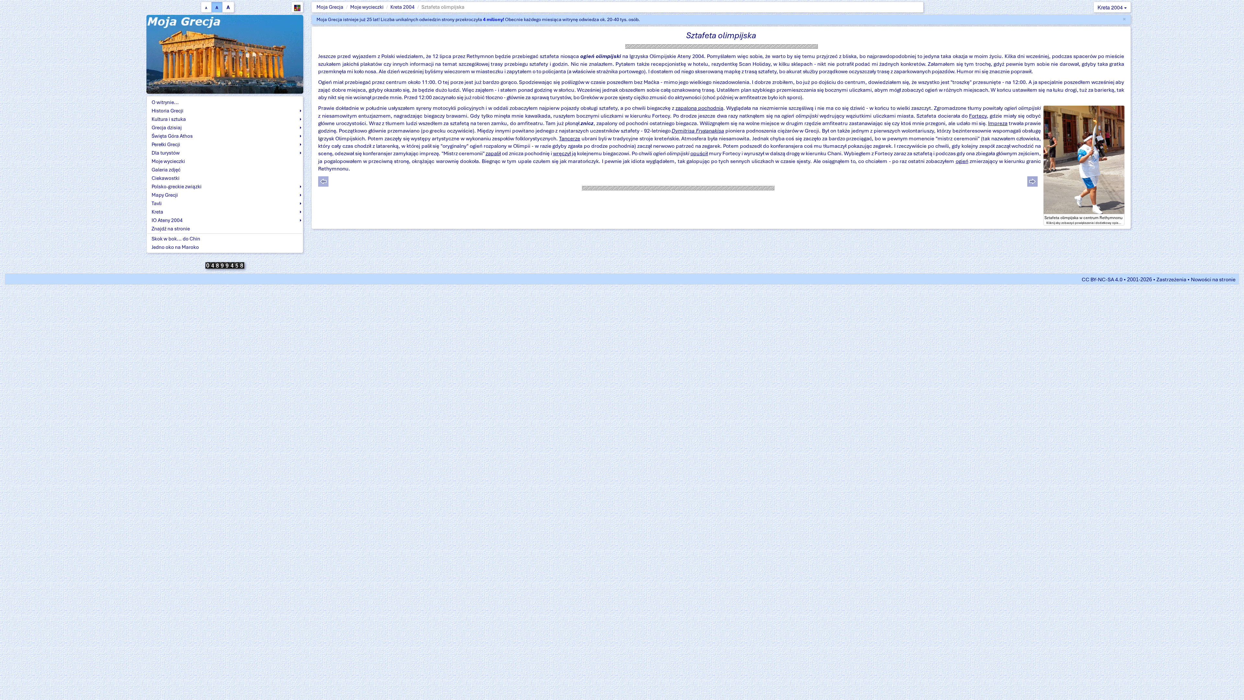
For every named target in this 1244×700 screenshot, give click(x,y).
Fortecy (978, 115)
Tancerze (569, 138)
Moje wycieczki (367, 7)
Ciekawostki (165, 178)
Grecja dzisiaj (167, 127)
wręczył (562, 153)
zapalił (493, 153)
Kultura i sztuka (169, 119)
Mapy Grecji (165, 195)
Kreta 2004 (402, 7)
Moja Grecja (330, 7)
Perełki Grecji (166, 144)
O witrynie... (165, 102)
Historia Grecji (167, 111)
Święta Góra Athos (172, 136)
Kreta (157, 212)
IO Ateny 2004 (167, 220)
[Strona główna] (224, 53)
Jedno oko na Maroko (175, 247)
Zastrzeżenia (1171, 279)
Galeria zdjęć (166, 170)
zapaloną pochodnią (699, 108)
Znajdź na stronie (171, 229)
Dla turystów (166, 153)
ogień (962, 161)
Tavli (157, 203)
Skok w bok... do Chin (176, 239)
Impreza (998, 123)
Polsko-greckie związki (177, 186)
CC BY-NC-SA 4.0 (1102, 279)
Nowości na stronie (1213, 279)
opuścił (699, 153)
